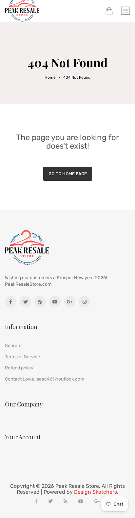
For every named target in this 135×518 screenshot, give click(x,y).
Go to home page (67, 173)
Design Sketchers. (96, 492)
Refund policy (19, 368)
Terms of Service (22, 357)
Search (12, 345)
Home (50, 77)
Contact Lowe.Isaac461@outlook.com (44, 379)
